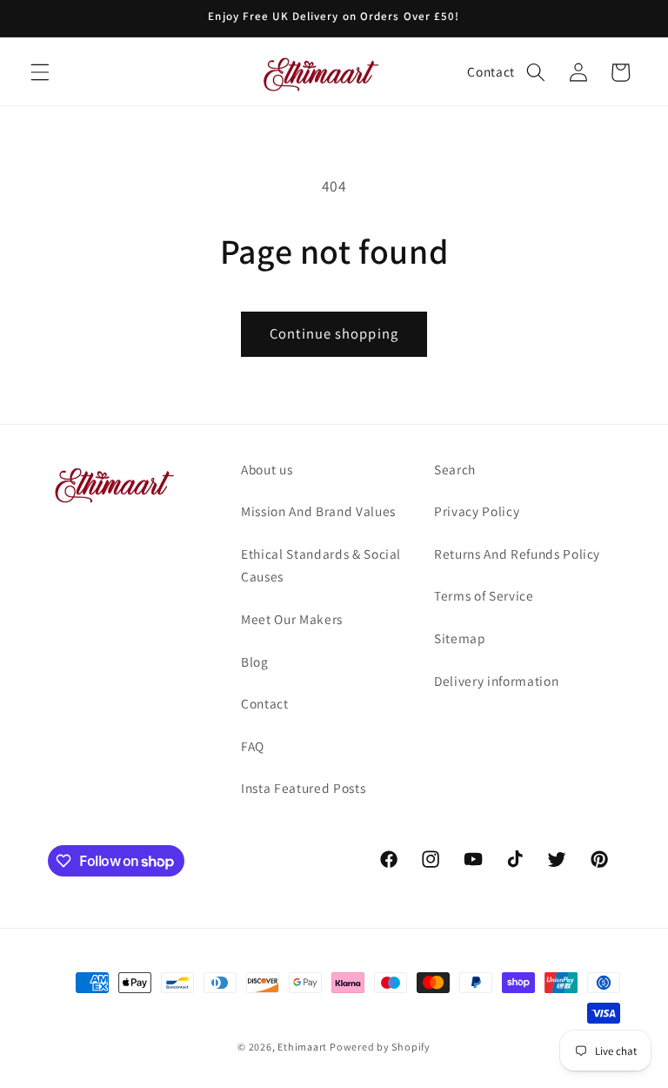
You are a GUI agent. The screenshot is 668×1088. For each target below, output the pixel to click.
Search (455, 469)
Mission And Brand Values (318, 511)
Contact (491, 71)
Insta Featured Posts (303, 787)
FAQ (252, 746)
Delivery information (496, 680)
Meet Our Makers (292, 619)
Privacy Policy (476, 511)
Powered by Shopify (380, 1046)
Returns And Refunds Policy (517, 553)
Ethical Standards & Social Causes (321, 565)
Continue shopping (334, 333)
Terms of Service (484, 595)
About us (266, 469)
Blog (255, 661)
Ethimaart (303, 1046)
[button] (40, 72)
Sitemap (460, 638)
